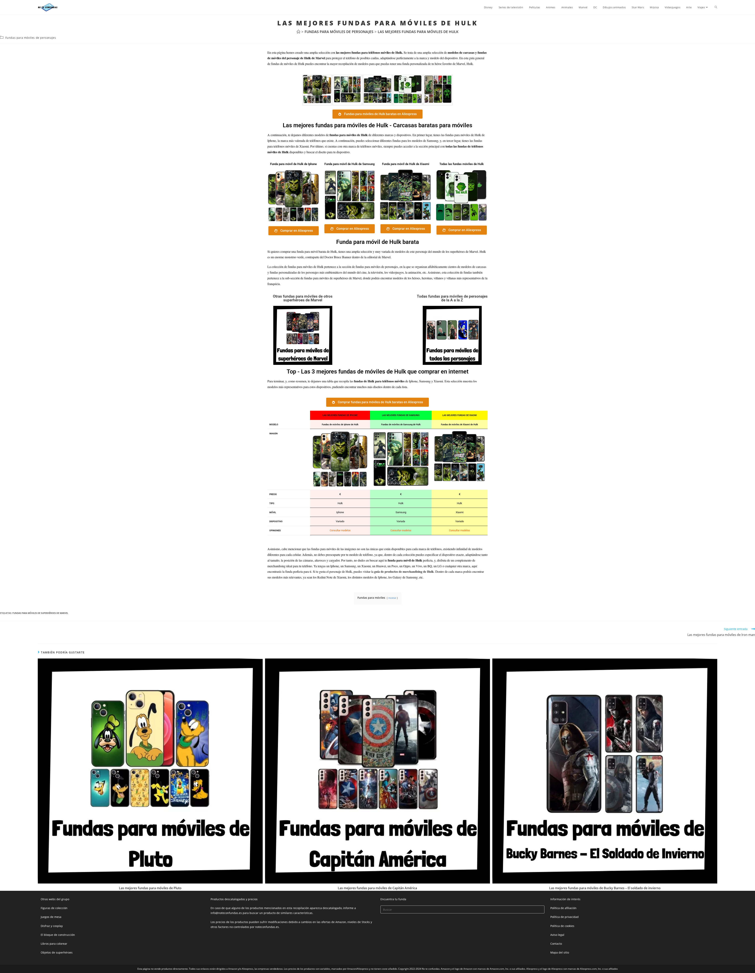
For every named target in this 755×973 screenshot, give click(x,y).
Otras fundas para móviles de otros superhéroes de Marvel (302, 298)
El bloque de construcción (58, 935)
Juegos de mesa (51, 917)
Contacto (556, 943)
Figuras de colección (54, 908)
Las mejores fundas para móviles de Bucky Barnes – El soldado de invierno (605, 888)
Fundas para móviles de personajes (30, 38)
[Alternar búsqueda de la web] (716, 7)
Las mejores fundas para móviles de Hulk (418, 31)
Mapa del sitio (559, 952)
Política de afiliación (563, 908)
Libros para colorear (54, 943)
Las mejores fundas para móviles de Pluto (150, 888)
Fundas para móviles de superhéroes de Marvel (40, 612)
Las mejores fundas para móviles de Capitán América (377, 888)
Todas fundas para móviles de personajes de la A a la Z (452, 298)
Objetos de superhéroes (57, 952)
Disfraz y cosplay (52, 926)
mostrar (392, 597)
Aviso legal (557, 935)
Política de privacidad (564, 917)
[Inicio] (298, 31)
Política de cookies (562, 926)
